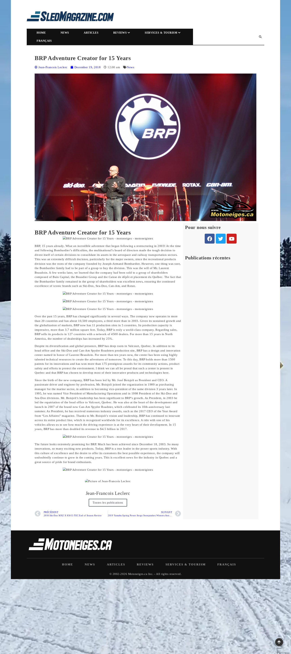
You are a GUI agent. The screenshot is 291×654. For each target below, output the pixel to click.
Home (41, 32)
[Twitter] (221, 239)
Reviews (120, 32)
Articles (91, 32)
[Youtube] (232, 239)
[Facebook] (210, 239)
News (65, 32)
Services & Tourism (161, 32)
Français (44, 40)
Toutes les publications (108, 502)
